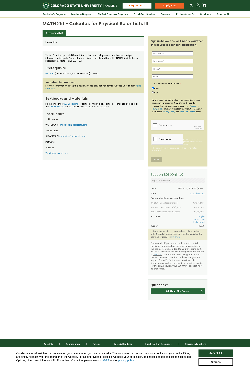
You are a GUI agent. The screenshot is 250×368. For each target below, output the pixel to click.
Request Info (137, 5)
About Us (48, 344)
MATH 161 (49, 73)
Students (205, 14)
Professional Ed (185, 14)
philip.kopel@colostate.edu (73, 124)
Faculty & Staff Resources (158, 344)
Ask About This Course (177, 291)
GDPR (106, 360)
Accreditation (73, 344)
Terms (200, 128)
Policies (96, 344)
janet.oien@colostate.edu (72, 136)
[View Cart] (204, 6)
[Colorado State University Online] (80, 5)
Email (156, 88)
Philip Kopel (199, 222)
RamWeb (157, 254)
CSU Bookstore (70, 103)
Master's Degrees (81, 14)
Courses (165, 14)
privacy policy (126, 360)
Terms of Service (187, 112)
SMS (156, 93)
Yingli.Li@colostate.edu (56, 153)
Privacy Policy (168, 112)
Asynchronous (197, 193)
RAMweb (175, 236)
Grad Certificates (144, 14)
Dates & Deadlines (123, 344)
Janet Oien (199, 219)
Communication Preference (166, 83)
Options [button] (216, 362)
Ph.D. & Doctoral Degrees (113, 14)
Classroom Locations (195, 344)
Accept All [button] (215, 353)
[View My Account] (198, 6)
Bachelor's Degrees (54, 14)
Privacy (196, 128)
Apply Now (169, 5)
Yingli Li (201, 216)
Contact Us (223, 14)
